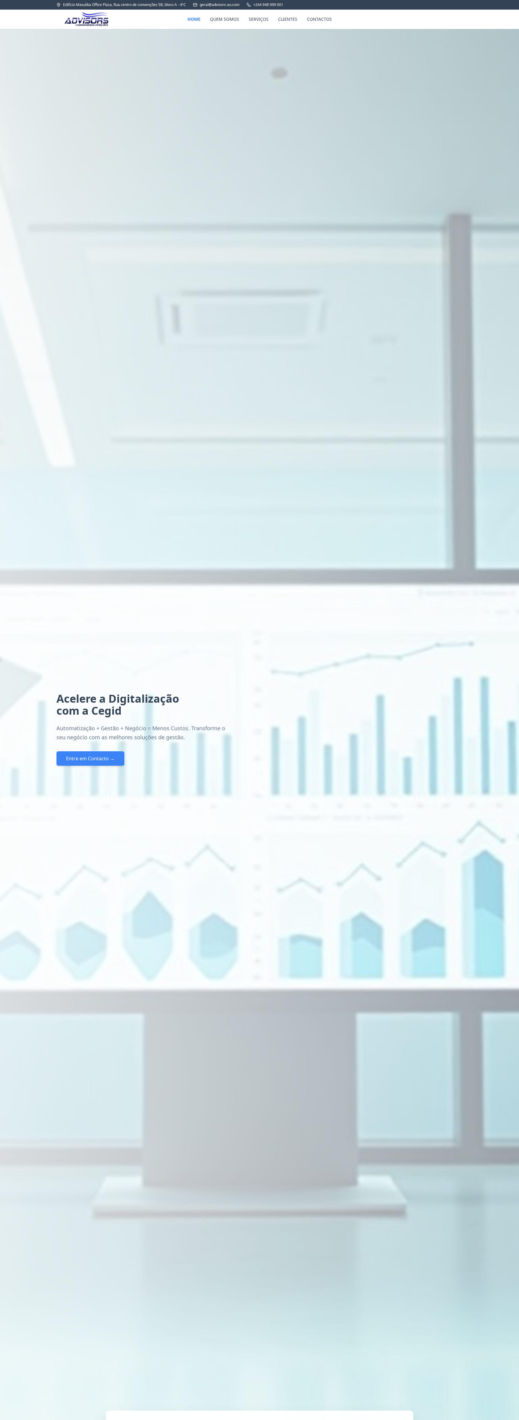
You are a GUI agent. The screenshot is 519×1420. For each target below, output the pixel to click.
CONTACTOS (319, 19)
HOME (193, 19)
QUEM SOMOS (224, 19)
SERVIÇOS (259, 19)
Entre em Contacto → (90, 758)
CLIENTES (287, 19)
